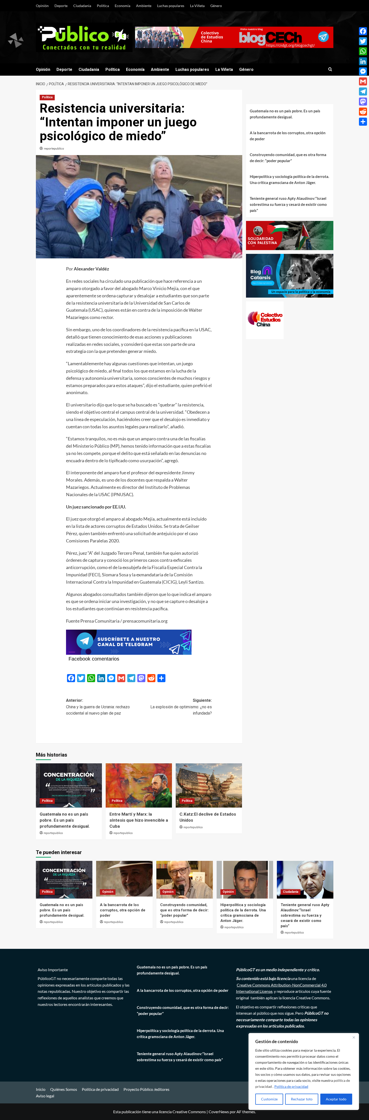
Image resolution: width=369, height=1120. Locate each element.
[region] (304, 1071)
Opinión (42, 6)
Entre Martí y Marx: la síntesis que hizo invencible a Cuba (138, 820)
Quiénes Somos (63, 1089)
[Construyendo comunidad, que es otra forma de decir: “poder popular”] (184, 880)
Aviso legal (45, 1095)
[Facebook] (363, 31)
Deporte (61, 6)
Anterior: (98, 707)
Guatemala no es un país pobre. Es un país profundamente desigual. (65, 820)
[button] (330, 69)
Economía (122, 6)
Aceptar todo (336, 1099)
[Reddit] (363, 112)
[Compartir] (363, 122)
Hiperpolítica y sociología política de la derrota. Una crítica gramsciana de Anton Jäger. (289, 179)
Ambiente (143, 6)
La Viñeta (197, 6)
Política (103, 6)
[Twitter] (363, 41)
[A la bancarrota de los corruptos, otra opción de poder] (124, 880)
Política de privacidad (291, 1086)
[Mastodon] (363, 102)
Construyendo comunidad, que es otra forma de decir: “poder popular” (288, 157)
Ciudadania (82, 6)
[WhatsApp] (363, 51)
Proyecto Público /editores (146, 1089)
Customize (269, 1099)
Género (216, 6)
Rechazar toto (302, 1099)
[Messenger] (363, 71)
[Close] (354, 1037)
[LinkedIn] (363, 61)
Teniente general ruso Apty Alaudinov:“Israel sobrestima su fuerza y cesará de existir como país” (288, 204)
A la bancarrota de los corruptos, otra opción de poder (288, 135)
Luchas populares (170, 6)
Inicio (40, 1089)
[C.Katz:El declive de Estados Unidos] (209, 785)
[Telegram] (363, 91)
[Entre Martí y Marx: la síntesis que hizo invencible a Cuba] (139, 785)
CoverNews (219, 1111)
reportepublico (54, 148)
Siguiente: (181, 707)
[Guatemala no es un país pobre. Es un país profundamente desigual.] (69, 785)
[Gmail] (363, 81)
